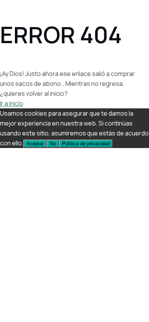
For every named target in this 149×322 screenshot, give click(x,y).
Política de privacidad (86, 144)
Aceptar (35, 144)
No (53, 144)
